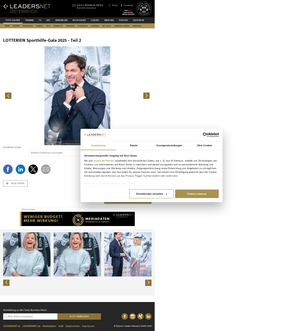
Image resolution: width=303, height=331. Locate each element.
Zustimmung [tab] (98, 145)
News (7, 26)
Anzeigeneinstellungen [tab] (169, 145)
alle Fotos (17, 183)
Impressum (88, 326)
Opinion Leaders (121, 26)
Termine (29, 20)
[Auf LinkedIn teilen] (20, 169)
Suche (115, 5)
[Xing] (140, 316)
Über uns (109, 20)
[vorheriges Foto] (40, 95)
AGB (60, 326)
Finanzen (70, 26)
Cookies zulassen (197, 193)
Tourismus (83, 26)
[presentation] (6, 283)
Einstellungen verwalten (149, 193)
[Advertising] (77, 219)
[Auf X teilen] (33, 169)
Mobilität (58, 26)
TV (40, 20)
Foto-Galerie (13, 20)
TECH (48, 26)
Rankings (137, 26)
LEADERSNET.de (31, 326)
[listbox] (77, 262)
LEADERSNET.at (11, 326)
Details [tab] (134, 145)
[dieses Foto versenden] (45, 169)
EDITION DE (138, 20)
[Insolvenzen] (128, 12)
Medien (16, 26)
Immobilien (61, 20)
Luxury (95, 20)
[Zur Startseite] (26, 8)
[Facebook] (125, 316)
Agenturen (28, 26)
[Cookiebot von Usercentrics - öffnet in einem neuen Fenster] (205, 135)
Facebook (128, 5)
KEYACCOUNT (79, 20)
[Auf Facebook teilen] (8, 169)
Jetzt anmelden (79, 316)
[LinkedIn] (148, 316)
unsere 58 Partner (103, 160)
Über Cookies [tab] (204, 145)
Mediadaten (49, 326)
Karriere (95, 26)
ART (48, 20)
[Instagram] (132, 316)
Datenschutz (73, 326)
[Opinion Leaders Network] (144, 8)
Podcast (123, 20)
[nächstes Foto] (114, 95)
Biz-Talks (106, 26)
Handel (39, 26)
